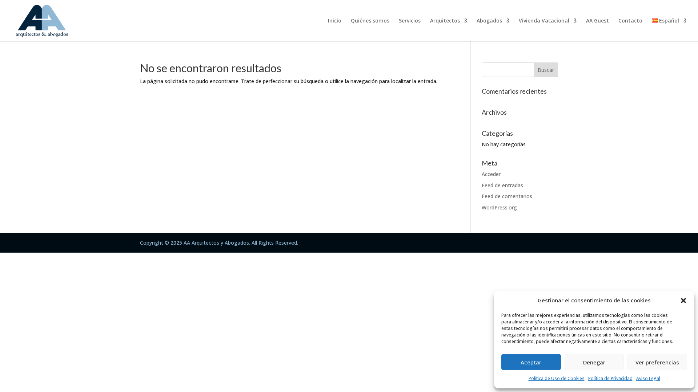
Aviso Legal (648, 378)
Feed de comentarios (507, 196)
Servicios (410, 21)
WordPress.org (499, 207)
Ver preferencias (657, 362)
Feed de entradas (502, 185)
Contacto (630, 21)
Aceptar (531, 362)
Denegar (594, 362)
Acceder (491, 174)
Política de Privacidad (610, 378)
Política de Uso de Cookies (557, 378)
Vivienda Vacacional (544, 21)
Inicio (334, 21)
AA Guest (597, 21)
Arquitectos (445, 21)
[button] (683, 300)
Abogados (489, 21)
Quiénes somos (370, 21)
